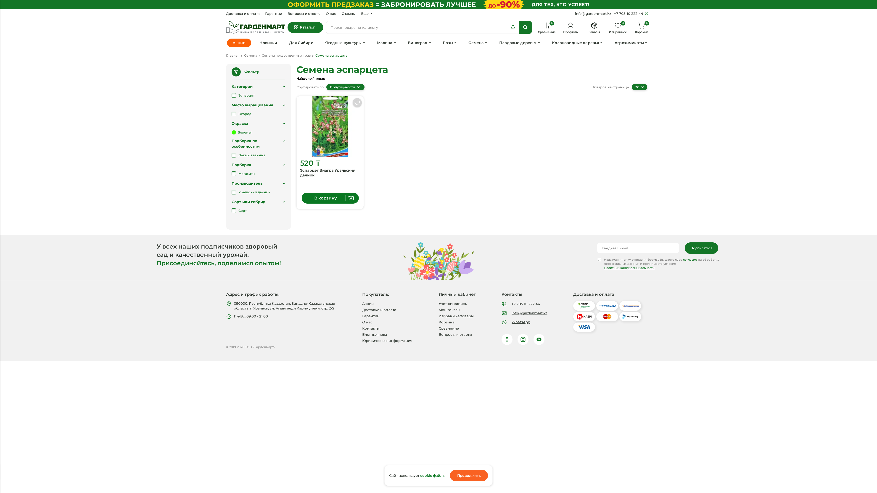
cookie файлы (432, 475)
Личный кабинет (457, 294)
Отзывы (349, 14)
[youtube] (539, 339)
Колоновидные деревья (575, 43)
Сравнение (449, 328)
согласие (690, 259)
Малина (385, 43)
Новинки (268, 43)
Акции (368, 304)
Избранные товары (456, 316)
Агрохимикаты (629, 43)
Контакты (371, 328)
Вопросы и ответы (304, 14)
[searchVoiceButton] (513, 27)
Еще (365, 14)
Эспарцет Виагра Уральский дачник (327, 172)
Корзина (446, 322)
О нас (331, 14)
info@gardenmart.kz (529, 313)
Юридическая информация (387, 340)
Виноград (417, 43)
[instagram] (523, 339)
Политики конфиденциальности (629, 268)
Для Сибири (301, 43)
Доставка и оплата (243, 14)
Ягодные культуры (343, 43)
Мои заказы (449, 310)
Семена (476, 43)
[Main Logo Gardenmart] (255, 27)
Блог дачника (374, 334)
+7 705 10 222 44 (526, 304)
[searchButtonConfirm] (525, 27)
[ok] (507, 339)
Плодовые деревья (518, 43)
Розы (448, 43)
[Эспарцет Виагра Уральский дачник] (330, 126)
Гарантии (273, 14)
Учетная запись (453, 304)
